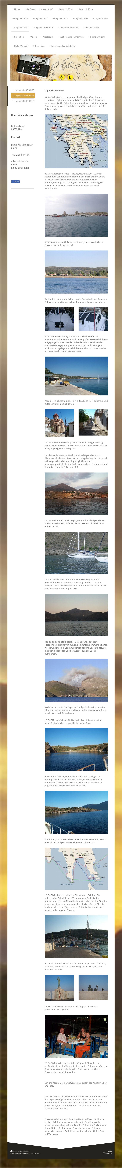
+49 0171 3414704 (20, 154)
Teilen (16, 182)
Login (110, 1151)
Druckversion (18, 1151)
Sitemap (26, 1151)
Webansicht (107, 1153)
